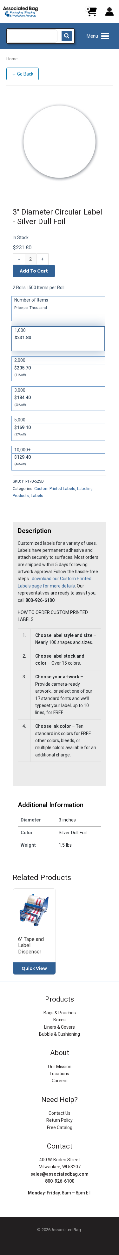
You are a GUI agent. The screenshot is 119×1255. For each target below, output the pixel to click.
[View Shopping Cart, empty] (91, 14)
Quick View (34, 968)
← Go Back (22, 74)
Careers (60, 1080)
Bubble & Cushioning (59, 1034)
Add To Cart (34, 271)
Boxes (59, 1019)
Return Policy (59, 1120)
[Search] (67, 36)
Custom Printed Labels (54, 488)
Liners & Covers (59, 1027)
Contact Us (59, 1113)
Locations (59, 1073)
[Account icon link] (109, 11)
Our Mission (59, 1066)
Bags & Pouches (59, 1012)
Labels (37, 495)
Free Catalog (59, 1127)
